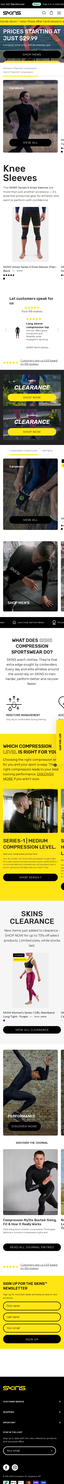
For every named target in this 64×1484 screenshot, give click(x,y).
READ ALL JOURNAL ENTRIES (32, 1247)
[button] (7, 330)
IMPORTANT (9, 1422)
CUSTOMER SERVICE (13, 1401)
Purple (4, 1020)
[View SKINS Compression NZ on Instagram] (15, 1467)
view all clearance (32, 1029)
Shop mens (32, 54)
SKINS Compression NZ (18, 1476)
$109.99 (20, 271)
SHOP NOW (32, 397)
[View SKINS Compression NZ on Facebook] (6, 1467)
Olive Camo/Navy (62, 1020)
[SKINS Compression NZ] (12, 13)
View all (30, 142)
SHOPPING (8, 1412)
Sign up (32, 1339)
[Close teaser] (55, 765)
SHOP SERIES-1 (30, 877)
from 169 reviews (32, 311)
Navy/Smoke (62, 279)
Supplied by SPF (34, 1476)
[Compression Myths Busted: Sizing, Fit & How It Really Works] (30, 1182)
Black (62, 152)
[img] (8, 275)
